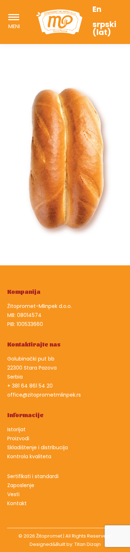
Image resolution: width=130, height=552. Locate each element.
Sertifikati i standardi (32, 476)
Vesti (13, 494)
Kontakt (17, 503)
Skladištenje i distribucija (37, 447)
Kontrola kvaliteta (29, 456)
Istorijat (16, 429)
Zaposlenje (20, 485)
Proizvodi (18, 438)
